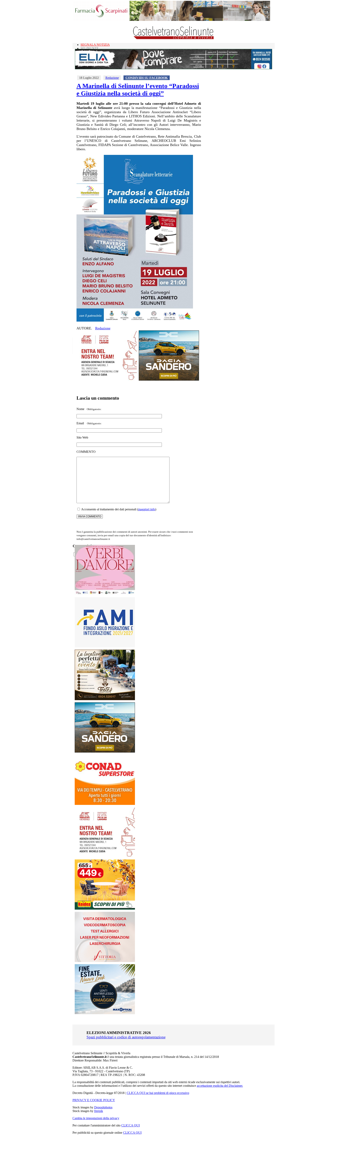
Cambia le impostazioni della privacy (95, 1118)
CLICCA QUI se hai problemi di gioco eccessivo (158, 1093)
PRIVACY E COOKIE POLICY (93, 1100)
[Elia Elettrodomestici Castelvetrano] (173, 68)
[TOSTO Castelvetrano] (105, 699)
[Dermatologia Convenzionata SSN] (105, 961)
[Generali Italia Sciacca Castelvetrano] (107, 379)
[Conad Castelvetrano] (105, 803)
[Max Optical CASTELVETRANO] (105, 1013)
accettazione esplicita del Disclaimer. (220, 1085)
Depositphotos (103, 1107)
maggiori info (146, 509)
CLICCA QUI (130, 1125)
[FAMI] (105, 646)
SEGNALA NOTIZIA (95, 44)
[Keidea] (105, 908)
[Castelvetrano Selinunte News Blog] (173, 38)
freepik (98, 1111)
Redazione (112, 77)
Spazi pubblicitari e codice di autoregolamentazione (126, 1037)
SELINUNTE (90, 48)
